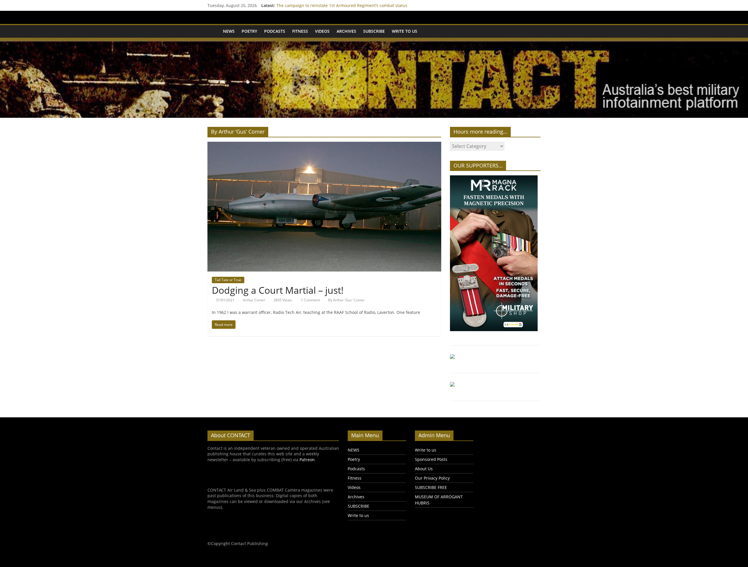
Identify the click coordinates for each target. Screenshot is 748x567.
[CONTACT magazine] (213, 31)
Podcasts (274, 31)
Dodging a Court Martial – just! (278, 290)
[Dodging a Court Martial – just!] (324, 145)
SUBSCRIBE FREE (431, 487)
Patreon (307, 459)
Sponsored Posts (431, 459)
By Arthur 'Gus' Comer (346, 300)
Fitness (300, 31)
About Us (424, 468)
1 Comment (310, 300)
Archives (346, 31)
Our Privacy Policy (432, 478)
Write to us (404, 31)
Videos (322, 31)
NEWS (229, 31)
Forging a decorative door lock (305, 5)
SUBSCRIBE (374, 31)
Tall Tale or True (228, 279)
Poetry (249, 31)
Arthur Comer (254, 300)
